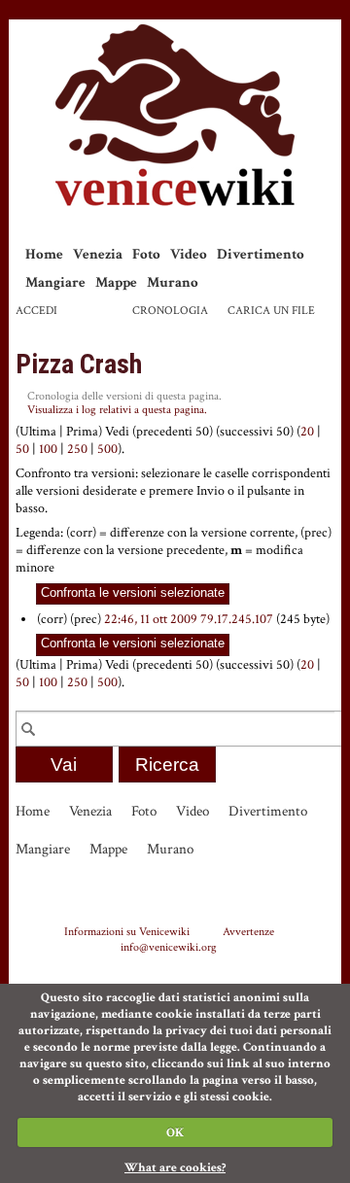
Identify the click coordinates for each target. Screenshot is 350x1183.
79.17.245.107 (236, 619)
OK (175, 1133)
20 (307, 431)
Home (44, 254)
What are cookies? (175, 1168)
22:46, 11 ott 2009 (150, 619)
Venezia (97, 254)
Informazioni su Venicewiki (127, 931)
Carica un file (271, 310)
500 (107, 449)
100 (48, 449)
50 (22, 449)
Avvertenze (248, 931)
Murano (172, 282)
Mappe (116, 282)
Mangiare (55, 282)
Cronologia (170, 310)
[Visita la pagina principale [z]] (175, 115)
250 (77, 449)
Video (188, 254)
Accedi (36, 310)
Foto (146, 254)
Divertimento (260, 254)
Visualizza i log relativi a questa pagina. (117, 409)
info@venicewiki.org (169, 947)
